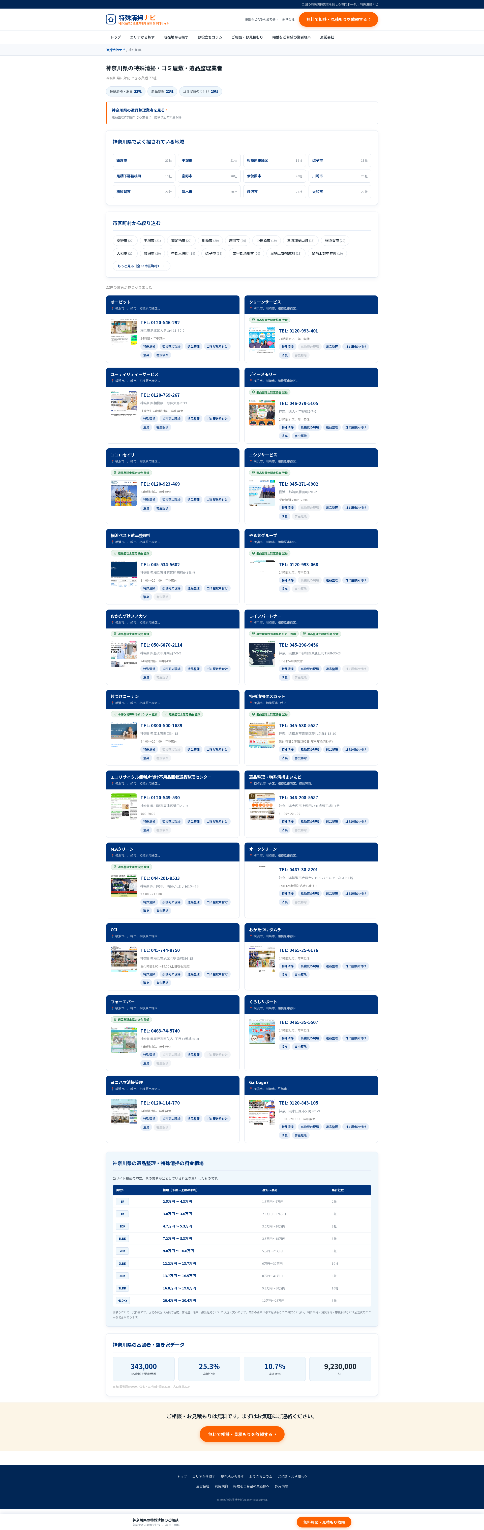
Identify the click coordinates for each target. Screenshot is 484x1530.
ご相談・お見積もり (247, 37)
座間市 (237, 240)
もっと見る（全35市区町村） (139, 265)
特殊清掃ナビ (116, 49)
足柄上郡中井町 (327, 253)
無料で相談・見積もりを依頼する (240, 1434)
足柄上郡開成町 (285, 253)
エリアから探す (142, 37)
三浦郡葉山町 (301, 240)
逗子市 (213, 253)
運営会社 (288, 19)
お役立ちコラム (210, 37)
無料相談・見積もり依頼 (324, 1522)
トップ (115, 37)
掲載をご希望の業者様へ (261, 19)
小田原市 (266, 240)
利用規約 (221, 1486)
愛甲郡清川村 (246, 253)
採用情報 (281, 1486)
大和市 (125, 253)
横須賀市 (335, 240)
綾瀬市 (152, 253)
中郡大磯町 (183, 253)
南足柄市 (181, 240)
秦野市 (125, 240)
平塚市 (152, 240)
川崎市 (210, 240)
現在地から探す (176, 37)
